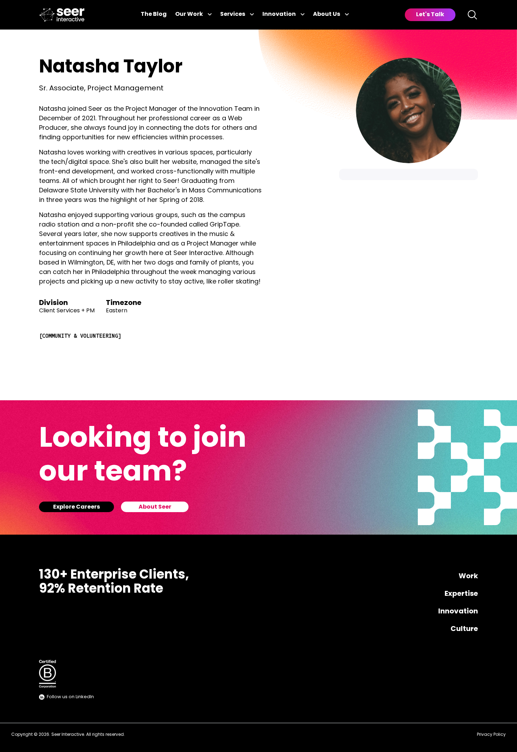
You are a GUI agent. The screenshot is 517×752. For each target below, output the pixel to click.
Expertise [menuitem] (461, 594)
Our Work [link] (189, 14)
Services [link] (232, 14)
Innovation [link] (279, 14)
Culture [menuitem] (464, 629)
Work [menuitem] (468, 576)
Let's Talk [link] (430, 15)
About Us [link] (326, 14)
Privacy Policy (491, 735)
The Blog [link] (154, 14)
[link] (62, 15)
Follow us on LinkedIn (70, 697)
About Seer (155, 507)
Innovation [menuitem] (458, 611)
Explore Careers (76, 507)
